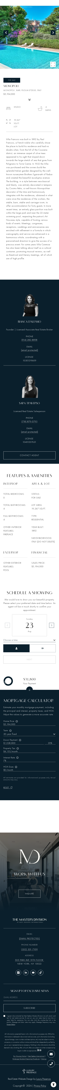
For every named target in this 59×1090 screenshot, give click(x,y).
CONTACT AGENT (29, 455)
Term (5, 730)
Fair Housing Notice (19, 1056)
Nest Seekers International (36, 1056)
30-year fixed (10, 734)
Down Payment (10, 740)
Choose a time (10, 640)
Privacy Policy (11, 1024)
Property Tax (9, 748)
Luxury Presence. (43, 1079)
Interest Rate (9, 757)
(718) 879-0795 (29, 421)
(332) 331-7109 (29, 949)
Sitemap (43, 1059)
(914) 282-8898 (29, 340)
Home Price (8, 721)
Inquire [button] (29, 893)
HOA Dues (8, 767)
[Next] (51, 625)
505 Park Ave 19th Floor (29, 960)
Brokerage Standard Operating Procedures (26, 1059)
